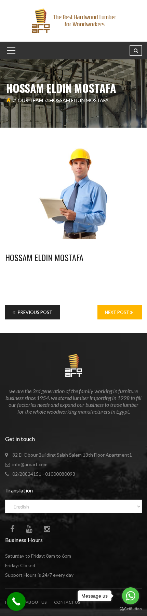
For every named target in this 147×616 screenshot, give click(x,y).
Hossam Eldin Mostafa (44, 257)
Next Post (117, 312)
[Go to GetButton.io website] (131, 609)
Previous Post (34, 312)
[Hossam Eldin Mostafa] (73, 193)
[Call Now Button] (16, 601)
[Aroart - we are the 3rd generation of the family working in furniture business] (73, 20)
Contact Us (67, 602)
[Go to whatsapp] (130, 595)
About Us (36, 602)
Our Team (30, 100)
